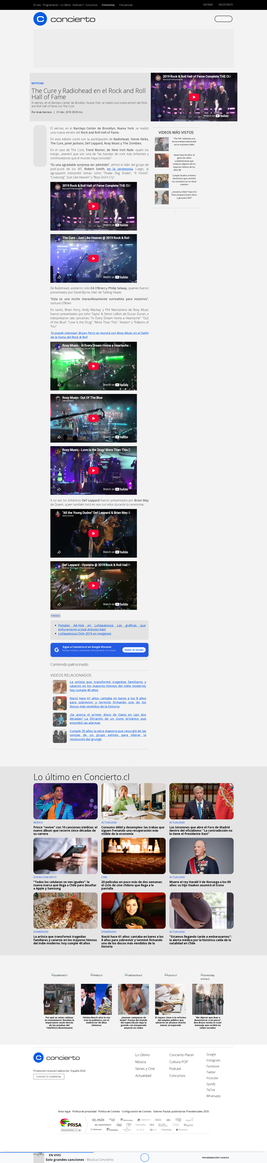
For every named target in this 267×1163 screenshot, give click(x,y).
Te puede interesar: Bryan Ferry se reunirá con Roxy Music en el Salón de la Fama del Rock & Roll (99, 335)
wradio (128, 1125)
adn (178, 1120)
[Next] (161, 1157)
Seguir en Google (134, 649)
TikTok (210, 1090)
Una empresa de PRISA (71, 1122)
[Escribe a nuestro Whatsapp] (211, 18)
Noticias (77, 5)
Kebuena (190, 1125)
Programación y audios (215, 1157)
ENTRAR (208, 4)
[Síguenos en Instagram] (181, 18)
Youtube (212, 1078)
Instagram (213, 1060)
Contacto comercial (48, 1076)
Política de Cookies (109, 1111)
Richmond (96, 1133)
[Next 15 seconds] (153, 1157)
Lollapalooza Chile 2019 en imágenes (84, 633)
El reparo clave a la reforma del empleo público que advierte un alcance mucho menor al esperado (170, 1021)
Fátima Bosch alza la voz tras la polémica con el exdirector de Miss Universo (96, 1021)
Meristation (180, 1133)
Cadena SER (158, 1120)
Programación (50, 5)
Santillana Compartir (144, 1120)
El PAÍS (98, 1120)
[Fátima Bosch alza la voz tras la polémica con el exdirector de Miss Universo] (96, 999)
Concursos (91, 5)
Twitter (211, 1072)
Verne (169, 1125)
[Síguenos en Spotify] (201, 18)
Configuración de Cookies (136, 1111)
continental (152, 1125)
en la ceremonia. (120, 169)
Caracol (189, 1120)
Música (56, 615)
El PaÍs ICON (139, 1133)
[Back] (127, 1157)
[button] (47, 1152)
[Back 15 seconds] (136, 1157)
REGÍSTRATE (225, 4)
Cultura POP (178, 1061)
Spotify (210, 1084)
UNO (119, 1125)
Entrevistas (108, 5)
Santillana (127, 1120)
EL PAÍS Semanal (160, 1125)
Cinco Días (140, 1125)
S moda (152, 1133)
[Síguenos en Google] (176, 18)
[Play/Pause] (144, 1157)
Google (211, 1054)
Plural (126, 1133)
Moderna (111, 1133)
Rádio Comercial (194, 1133)
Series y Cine (145, 1068)
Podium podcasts (96, 1129)
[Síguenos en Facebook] (186, 18)
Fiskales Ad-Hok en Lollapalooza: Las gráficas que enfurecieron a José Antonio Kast (102, 627)
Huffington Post (102, 1125)
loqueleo (165, 1133)
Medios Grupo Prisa (71, 1130)
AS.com (168, 1120)
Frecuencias (126, 5)
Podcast (175, 1068)
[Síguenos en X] (191, 18)
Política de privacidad (84, 1111)
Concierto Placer (181, 1054)
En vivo (37, 5)
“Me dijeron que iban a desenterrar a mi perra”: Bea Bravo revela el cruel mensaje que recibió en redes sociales (207, 1022)
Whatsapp (213, 1096)
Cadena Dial (179, 1125)
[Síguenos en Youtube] (196, 18)
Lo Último (65, 5)
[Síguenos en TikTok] (206, 18)
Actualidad (143, 1075)
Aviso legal (64, 1111)
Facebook (212, 1066)
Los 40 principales (113, 1120)
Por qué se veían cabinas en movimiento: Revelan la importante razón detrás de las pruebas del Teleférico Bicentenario (59, 1022)
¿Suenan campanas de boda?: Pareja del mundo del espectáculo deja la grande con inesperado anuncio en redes (133, 1022)
